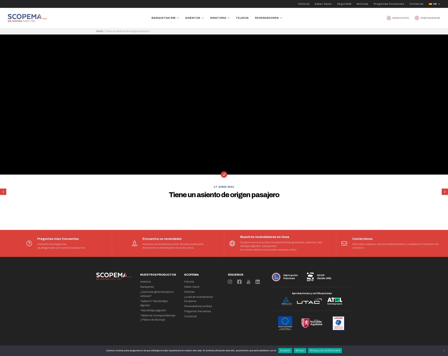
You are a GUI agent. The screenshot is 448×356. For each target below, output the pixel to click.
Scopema (191, 274)
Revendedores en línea (198, 306)
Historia (303, 4)
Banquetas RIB (164, 18)
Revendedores (267, 18)
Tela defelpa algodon (153, 310)
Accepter (285, 350)
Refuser (300, 350)
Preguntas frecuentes (389, 4)
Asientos (192, 18)
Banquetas (147, 286)
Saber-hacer (323, 4)
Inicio (99, 31)
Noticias (362, 4)
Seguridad (344, 4)
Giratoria (218, 18)
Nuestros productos (158, 274)
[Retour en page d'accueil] (27, 18)
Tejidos (242, 18)
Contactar (417, 4)
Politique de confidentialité (325, 350)
